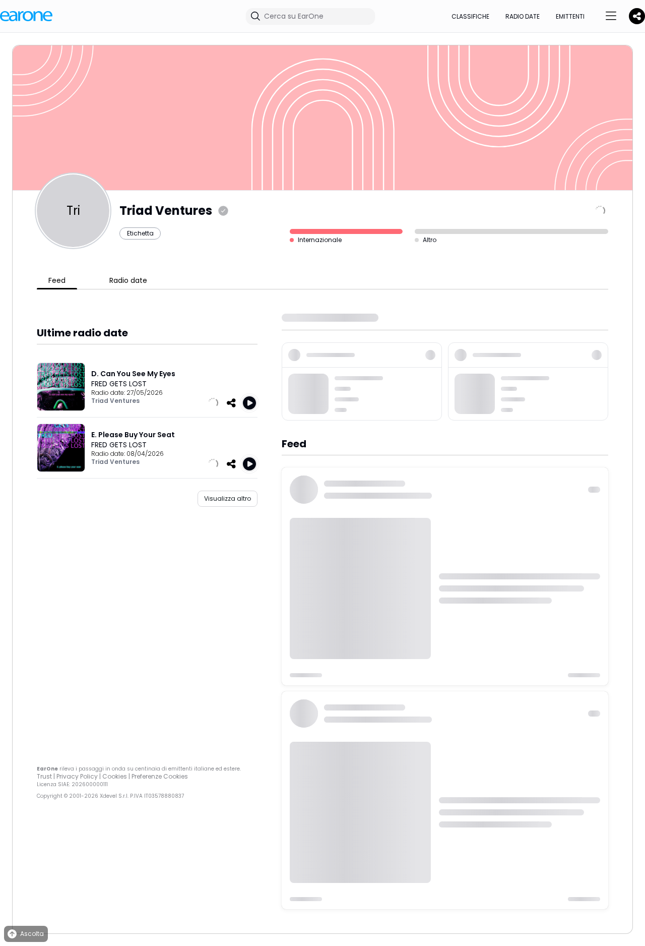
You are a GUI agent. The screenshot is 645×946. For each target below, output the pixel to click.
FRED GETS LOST (119, 384)
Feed (57, 280)
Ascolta (32, 933)
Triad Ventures (115, 400)
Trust (44, 776)
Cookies (114, 776)
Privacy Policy (77, 776)
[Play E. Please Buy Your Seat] (249, 464)
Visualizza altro (227, 498)
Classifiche (470, 16)
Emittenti (570, 16)
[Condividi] (231, 403)
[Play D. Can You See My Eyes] (249, 403)
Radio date (522, 16)
